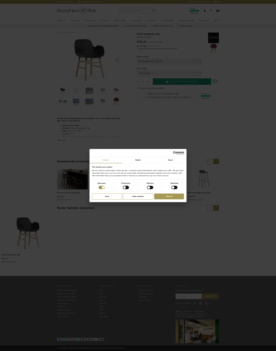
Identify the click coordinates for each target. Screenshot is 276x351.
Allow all (169, 196)
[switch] (126, 187)
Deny (107, 196)
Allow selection (138, 196)
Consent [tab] (105, 160)
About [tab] (170, 160)
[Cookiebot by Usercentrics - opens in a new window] (174, 153)
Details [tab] (138, 160)
